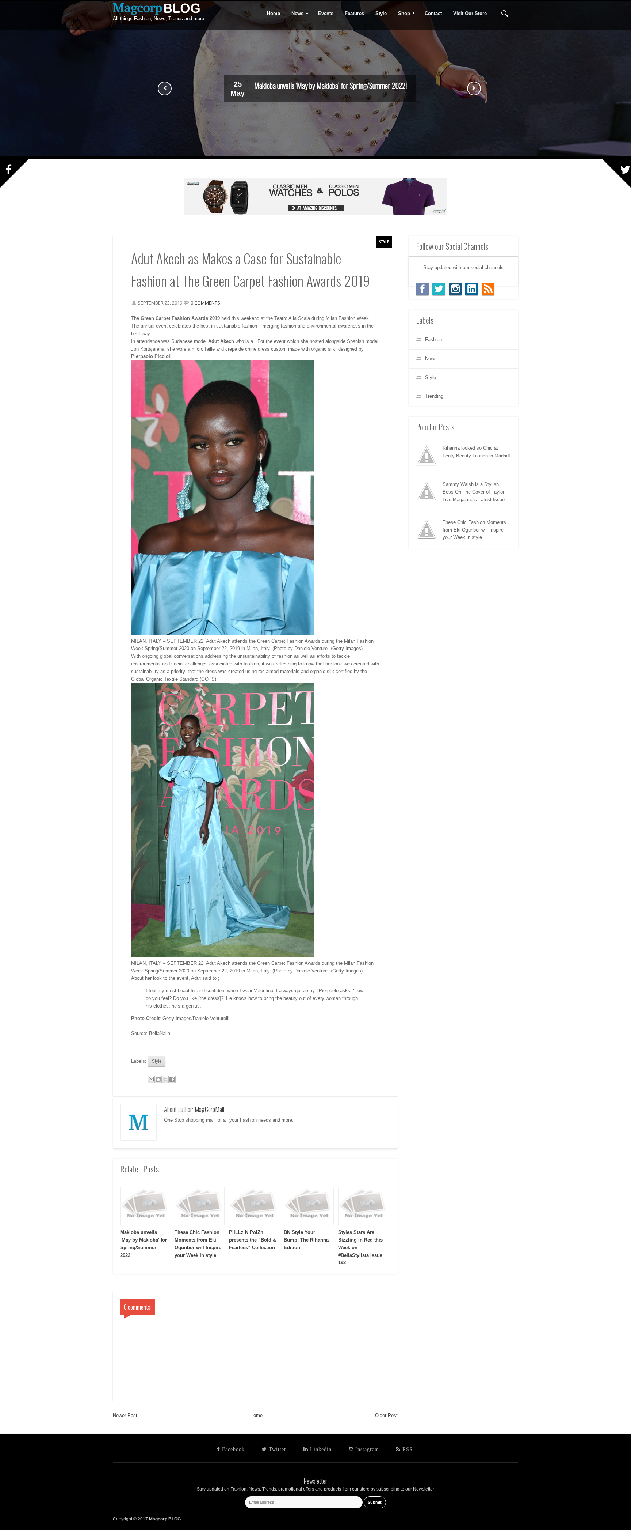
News (295, 13)
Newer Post (125, 1415)
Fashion (433, 339)
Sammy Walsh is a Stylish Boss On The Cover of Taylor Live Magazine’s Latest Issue (474, 491)
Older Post (386, 1415)
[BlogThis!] (158, 1079)
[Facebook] (422, 289)
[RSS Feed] (488, 289)
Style (384, 241)
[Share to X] (165, 1079)
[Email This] (151, 1079)
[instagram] (455, 289)
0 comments (205, 302)
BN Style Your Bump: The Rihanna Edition (306, 1239)
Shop (401, 13)
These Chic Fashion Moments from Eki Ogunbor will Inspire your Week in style (474, 530)
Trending (434, 396)
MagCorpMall (209, 1109)
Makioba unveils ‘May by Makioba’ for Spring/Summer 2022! (330, 85)
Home (256, 1415)
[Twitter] (438, 289)
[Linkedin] (471, 289)
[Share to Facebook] (172, 1079)
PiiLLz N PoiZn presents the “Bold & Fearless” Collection (252, 1239)
